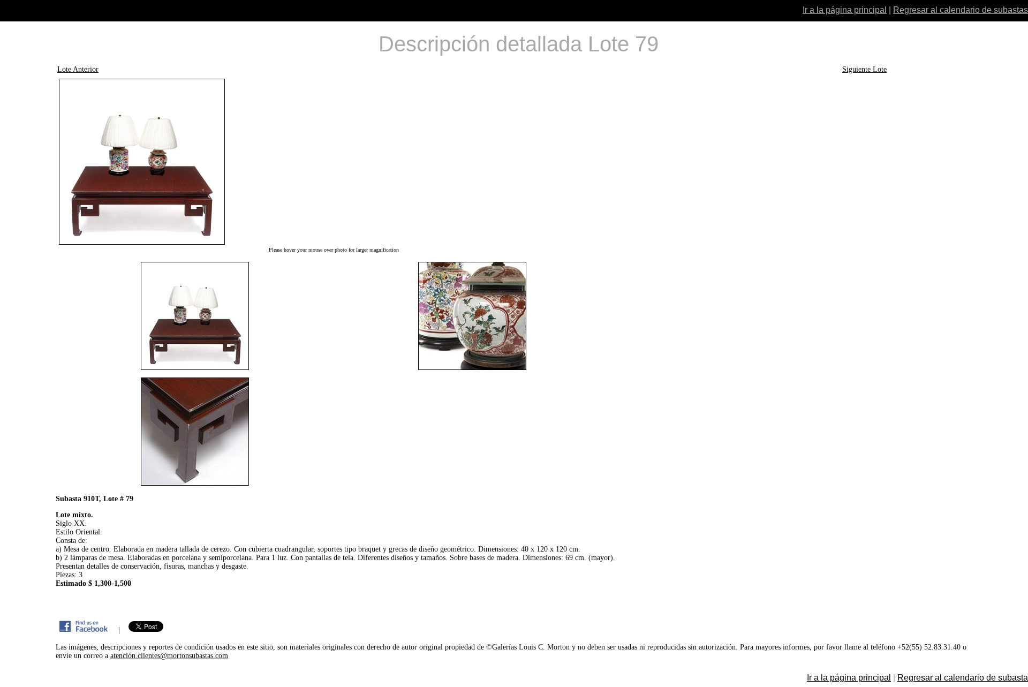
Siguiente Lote (864, 69)
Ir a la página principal (845, 9)
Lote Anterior (78, 69)
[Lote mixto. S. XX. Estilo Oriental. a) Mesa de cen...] (333, 162)
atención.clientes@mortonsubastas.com (169, 656)
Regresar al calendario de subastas (960, 9)
